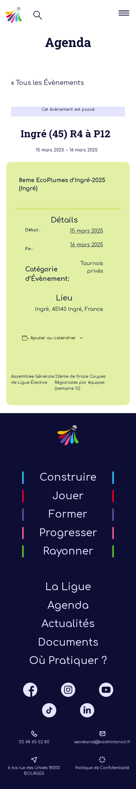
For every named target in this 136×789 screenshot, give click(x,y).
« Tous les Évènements (47, 82)
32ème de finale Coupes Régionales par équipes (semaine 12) (80, 382)
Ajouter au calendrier (53, 338)
